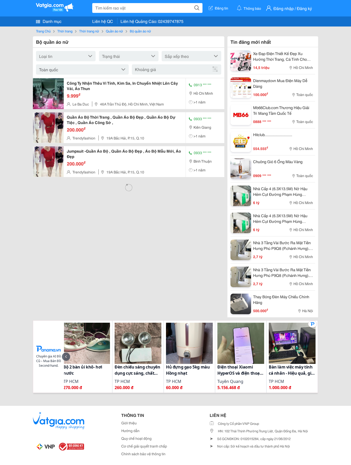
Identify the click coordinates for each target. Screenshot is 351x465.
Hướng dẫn (130, 430)
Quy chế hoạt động (136, 438)
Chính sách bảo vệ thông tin (143, 453)
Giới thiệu (129, 422)
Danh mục (51, 21)
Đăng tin (221, 8)
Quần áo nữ (114, 31)
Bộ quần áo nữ (140, 31)
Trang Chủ (43, 31)
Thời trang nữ (89, 31)
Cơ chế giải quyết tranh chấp (144, 446)
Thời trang (64, 31)
